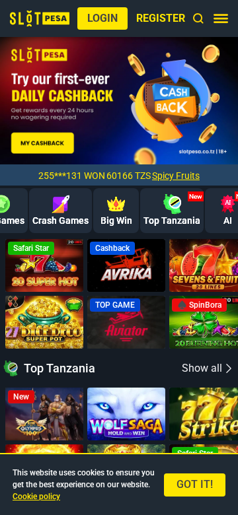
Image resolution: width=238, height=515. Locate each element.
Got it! (195, 484)
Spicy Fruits (176, 175)
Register (160, 18)
